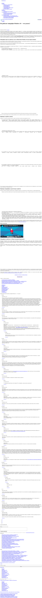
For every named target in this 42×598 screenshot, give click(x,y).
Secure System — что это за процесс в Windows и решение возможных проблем (13, 559)
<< (2, 519)
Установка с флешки (5, 289)
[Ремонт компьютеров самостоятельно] (5, 1)
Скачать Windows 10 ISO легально (8, 7)
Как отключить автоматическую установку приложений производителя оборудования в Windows (15, 560)
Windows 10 (3, 285)
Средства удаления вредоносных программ (10, 12)
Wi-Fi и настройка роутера (5, 574)
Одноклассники (4, 292)
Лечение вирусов (4, 572)
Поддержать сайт (19, 276)
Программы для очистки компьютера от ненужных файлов (10, 544)
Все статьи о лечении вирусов (8, 14)
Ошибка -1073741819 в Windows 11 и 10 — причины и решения (11, 282)
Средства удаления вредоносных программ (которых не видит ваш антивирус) (13, 539)
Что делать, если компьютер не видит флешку (8, 547)
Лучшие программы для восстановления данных (10, 15)
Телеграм (39, 19)
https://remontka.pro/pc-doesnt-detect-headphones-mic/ (20, 371)
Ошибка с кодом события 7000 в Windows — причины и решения (11, 558)
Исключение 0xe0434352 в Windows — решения (8, 561)
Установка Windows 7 (7, 8)
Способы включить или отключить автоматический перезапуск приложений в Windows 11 (14, 555)
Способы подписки (24, 274)
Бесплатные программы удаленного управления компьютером (10, 540)
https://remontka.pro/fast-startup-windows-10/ (22, 327)
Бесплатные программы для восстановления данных (11, 16)
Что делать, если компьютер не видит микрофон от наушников (13, 272)
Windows (3, 568)
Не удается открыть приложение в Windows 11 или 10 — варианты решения (12, 556)
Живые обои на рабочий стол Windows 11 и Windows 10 (10, 534)
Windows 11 (7, 580)
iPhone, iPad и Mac (4, 570)
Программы (3, 10)
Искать (21, 566)
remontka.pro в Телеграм (18, 274)
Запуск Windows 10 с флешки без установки (8, 541)
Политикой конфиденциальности (30, 532)
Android (3, 9)
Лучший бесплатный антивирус (8, 13)
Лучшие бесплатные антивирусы (6, 538)
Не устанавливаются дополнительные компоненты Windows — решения (12, 283)
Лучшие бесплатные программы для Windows (8, 279)
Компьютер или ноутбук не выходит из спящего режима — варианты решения (13, 552)
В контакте (3, 291)
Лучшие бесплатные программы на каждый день (9, 535)
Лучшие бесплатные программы (8, 11)
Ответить (3, 307)
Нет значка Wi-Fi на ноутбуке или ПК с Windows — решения (10, 280)
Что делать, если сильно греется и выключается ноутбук (10, 543)
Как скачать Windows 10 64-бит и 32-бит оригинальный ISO (10, 536)
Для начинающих (4, 576)
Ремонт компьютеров (5, 577)
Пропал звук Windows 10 (22, 221)
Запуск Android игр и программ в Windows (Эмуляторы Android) (11, 546)
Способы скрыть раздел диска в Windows (7, 554)
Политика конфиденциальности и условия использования (7, 562)
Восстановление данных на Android (9, 17)
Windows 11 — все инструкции (8, 4)
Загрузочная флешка (5, 571)
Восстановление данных (5, 288)
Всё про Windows (4, 290)
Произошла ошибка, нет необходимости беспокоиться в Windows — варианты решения (14, 281)
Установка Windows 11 (7, 5)
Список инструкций (3, 580)
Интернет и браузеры (5, 575)
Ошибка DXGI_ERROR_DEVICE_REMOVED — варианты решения (11, 557)
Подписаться (2, 567)
